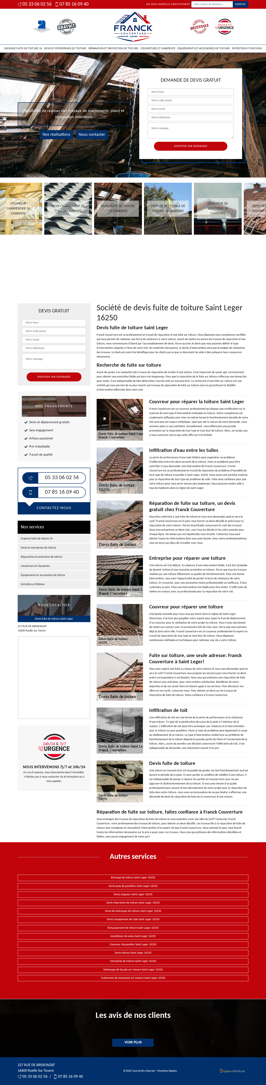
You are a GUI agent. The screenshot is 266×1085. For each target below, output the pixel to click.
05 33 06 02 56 (37, 4)
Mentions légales (167, 1071)
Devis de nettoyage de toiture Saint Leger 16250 (133, 911)
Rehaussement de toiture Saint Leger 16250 (133, 928)
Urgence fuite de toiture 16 (23, 48)
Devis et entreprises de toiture (65, 48)
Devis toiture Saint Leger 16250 (133, 952)
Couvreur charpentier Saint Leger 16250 (133, 944)
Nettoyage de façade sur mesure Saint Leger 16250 (133, 969)
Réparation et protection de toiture (113, 48)
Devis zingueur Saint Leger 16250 (133, 894)
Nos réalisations (56, 135)
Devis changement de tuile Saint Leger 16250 (133, 919)
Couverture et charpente (157, 48)
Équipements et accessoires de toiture (203, 48)
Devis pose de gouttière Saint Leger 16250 (133, 886)
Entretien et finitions (247, 48)
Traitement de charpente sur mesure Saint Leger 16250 (133, 978)
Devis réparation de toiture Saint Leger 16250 (133, 902)
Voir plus (133, 1042)
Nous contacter (92, 135)
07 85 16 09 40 (74, 4)
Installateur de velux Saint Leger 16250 (133, 936)
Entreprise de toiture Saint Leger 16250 (133, 961)
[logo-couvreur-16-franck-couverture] (133, 26)
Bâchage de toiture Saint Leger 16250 (133, 877)
